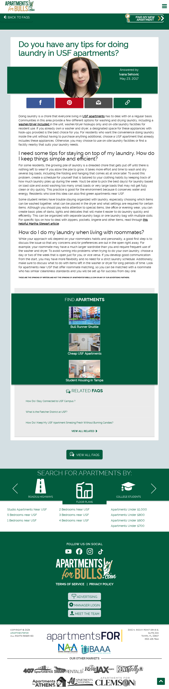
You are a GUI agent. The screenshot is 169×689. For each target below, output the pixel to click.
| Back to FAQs (18, 17)
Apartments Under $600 (128, 520)
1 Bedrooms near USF (21, 520)
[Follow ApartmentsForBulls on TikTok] (100, 552)
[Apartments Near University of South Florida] (20, 6)
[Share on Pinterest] (69, 103)
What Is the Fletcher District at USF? (46, 411)
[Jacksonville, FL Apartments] (99, 668)
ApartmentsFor (19, 633)
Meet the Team (86, 614)
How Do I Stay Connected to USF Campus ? (50, 401)
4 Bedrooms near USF (74, 520)
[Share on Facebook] (40, 103)
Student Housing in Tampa (84, 380)
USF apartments (93, 116)
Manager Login (86, 605)
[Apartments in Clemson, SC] (115, 682)
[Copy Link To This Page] (128, 103)
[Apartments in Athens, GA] (49, 682)
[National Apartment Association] (68, 649)
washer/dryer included (34, 124)
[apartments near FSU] (130, 668)
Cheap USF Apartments (84, 353)
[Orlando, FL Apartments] (38, 668)
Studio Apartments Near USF (27, 509)
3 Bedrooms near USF (74, 515)
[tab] (40, 489)
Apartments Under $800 (128, 515)
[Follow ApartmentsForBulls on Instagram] (90, 552)
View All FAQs (87, 455)
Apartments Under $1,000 (129, 509)
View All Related (83, 431)
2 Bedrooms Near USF (74, 509)
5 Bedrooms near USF (22, 515)
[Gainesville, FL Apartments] (68, 668)
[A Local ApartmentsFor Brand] (84, 636)
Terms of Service (70, 584)
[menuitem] (32, 509)
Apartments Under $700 (127, 526)
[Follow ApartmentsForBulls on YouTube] (68, 552)
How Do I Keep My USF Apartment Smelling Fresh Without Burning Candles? (69, 422)
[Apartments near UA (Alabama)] (80, 682)
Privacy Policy (101, 584)
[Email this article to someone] (98, 103)
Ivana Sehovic (129, 74)
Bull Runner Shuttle (84, 327)
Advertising (86, 597)
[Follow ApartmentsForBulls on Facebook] (79, 552)
